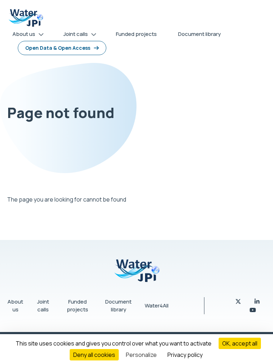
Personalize (141, 355)
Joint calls (43, 306)
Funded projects (77, 306)
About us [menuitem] (21, 35)
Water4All (156, 305)
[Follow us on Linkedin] (257, 301)
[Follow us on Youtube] (252, 310)
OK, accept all (239, 343)
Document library (118, 306)
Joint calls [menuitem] (73, 35)
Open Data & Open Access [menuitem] (57, 47)
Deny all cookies (94, 355)
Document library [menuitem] (199, 34)
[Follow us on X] (239, 301)
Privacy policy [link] (185, 355)
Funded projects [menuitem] (136, 34)
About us (15, 306)
